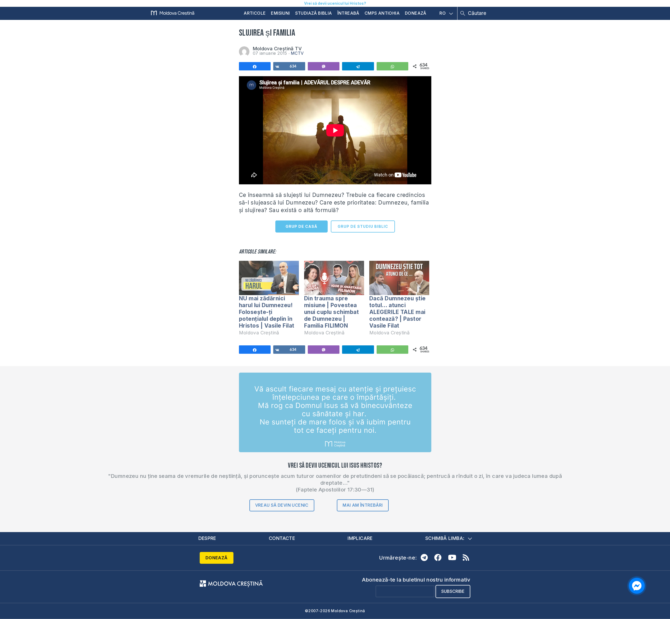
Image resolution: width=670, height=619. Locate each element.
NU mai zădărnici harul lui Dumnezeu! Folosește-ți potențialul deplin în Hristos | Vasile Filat (266, 312)
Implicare (360, 538)
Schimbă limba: (445, 538)
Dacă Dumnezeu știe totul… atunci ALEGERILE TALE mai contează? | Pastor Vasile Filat (397, 312)
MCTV (297, 53)
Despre (207, 538)
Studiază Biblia (313, 13)
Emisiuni (280, 13)
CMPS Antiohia (382, 13)
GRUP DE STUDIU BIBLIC (363, 226)
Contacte (282, 538)
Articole (255, 13)
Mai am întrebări (363, 505)
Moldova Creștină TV (277, 48)
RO (442, 13)
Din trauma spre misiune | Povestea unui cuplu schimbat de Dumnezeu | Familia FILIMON (331, 312)
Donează (415, 13)
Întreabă (348, 13)
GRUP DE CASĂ (301, 226)
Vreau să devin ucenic (282, 505)
